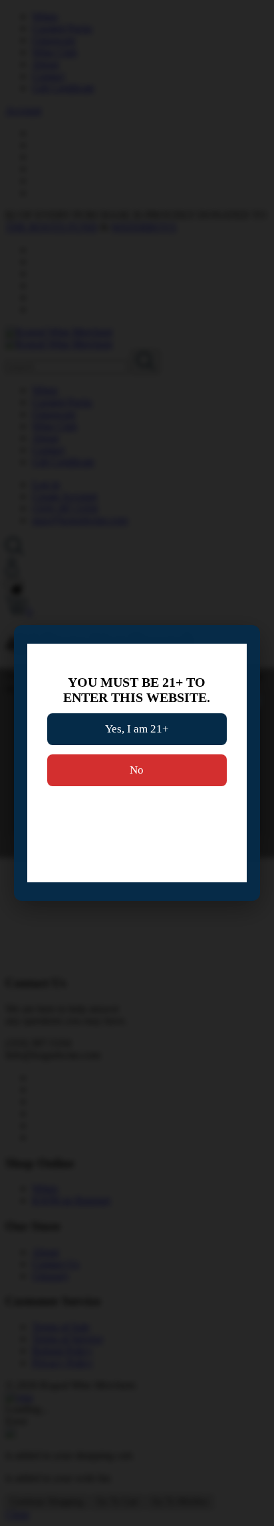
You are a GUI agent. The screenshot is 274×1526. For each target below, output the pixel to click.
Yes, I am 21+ (137, 729)
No (137, 770)
